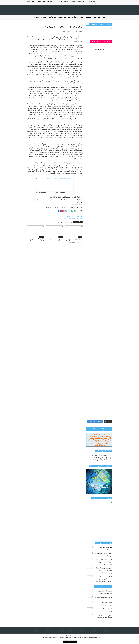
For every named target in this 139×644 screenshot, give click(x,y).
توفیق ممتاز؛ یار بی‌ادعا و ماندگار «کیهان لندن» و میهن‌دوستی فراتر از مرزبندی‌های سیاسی (103, 570)
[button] (110, 17)
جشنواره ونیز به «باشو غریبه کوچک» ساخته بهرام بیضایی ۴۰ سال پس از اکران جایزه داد (74, 240)
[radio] (82, 204)
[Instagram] (108, 4)
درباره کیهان (50, 1)
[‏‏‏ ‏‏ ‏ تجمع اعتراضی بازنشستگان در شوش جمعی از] (106, 287)
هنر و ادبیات (62, 17)
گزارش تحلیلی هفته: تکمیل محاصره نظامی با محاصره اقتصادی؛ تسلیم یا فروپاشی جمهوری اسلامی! (100, 579)
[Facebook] (111, 4)
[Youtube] (92, 4)
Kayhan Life (40, 17)
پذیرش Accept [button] (72, 641)
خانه (104, 17)
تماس (33, 1)
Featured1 (41, 236)
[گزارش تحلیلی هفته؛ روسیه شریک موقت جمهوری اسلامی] (35, 231)
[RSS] (103, 4)
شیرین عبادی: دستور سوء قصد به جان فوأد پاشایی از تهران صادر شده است (103, 617)
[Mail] (106, 4)
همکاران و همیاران (40, 1)
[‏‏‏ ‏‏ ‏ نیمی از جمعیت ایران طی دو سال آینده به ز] (92, 163)
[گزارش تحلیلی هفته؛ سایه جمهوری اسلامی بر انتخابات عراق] (54, 231)
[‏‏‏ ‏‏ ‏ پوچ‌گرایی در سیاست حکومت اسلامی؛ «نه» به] (92, 343)
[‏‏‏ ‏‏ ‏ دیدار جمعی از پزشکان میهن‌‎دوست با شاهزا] (106, 89)
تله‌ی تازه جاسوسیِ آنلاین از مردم (103, 597)
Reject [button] (65, 641)
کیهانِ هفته (96, 17)
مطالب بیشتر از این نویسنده (64, 222)
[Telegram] (98, 4)
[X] (95, 4)
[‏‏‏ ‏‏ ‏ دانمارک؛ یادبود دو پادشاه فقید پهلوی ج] (92, 63)
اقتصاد (82, 17)
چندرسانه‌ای (52, 17)
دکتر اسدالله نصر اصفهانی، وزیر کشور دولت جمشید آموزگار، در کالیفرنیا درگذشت (104, 562)
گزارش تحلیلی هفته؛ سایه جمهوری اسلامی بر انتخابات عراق (56, 240)
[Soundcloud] (100, 4)
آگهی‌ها (28, 1)
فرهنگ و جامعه (73, 17)
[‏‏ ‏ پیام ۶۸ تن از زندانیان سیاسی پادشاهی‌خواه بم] (106, 195)
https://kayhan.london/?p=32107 (73, 218)
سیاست (88, 17)
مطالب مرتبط (78, 222)
